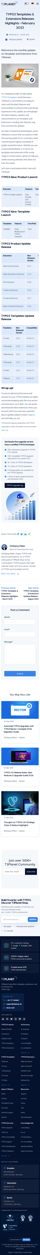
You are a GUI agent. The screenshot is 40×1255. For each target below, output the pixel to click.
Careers (4, 1117)
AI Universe (5, 1034)
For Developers (26, 1137)
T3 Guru (4, 1066)
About (3, 1094)
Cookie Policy (27, 1252)
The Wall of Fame (7, 1103)
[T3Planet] (9, 3)
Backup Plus (25, 1080)
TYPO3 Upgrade (6, 1128)
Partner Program (7, 1112)
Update (32, 39)
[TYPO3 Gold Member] (10, 1227)
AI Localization (26, 1048)
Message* (8, 642)
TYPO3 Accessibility (8, 1137)
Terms (23, 1103)
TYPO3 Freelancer (7, 1151)
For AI (23, 1132)
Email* (7, 629)
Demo (23, 1112)
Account (24, 1098)
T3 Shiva (4, 1080)
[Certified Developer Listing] (30, 1218)
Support (31, 414)
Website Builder (6, 1029)
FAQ (22, 1108)
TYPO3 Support (6, 1142)
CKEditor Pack (6, 1038)
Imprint (10, 1252)
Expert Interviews (27, 1151)
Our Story (4, 1108)
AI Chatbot (24, 1034)
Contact (4, 1098)
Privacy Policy (18, 1252)
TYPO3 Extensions (7, 1048)
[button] (37, 3)
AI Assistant (25, 1029)
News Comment (26, 1066)
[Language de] (32, 3)
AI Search (24, 1038)
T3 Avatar (4, 1075)
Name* (7, 617)
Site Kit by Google (27, 1075)
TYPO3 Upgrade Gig (14, 485)
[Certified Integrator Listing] (23, 1218)
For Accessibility (26, 1142)
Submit (32, 919)
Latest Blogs (25, 1128)
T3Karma (4, 1061)
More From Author (8, 573)
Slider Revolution (26, 1061)
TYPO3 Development (8, 1146)
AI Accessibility (26, 1043)
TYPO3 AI (4, 1132)
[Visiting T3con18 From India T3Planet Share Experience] (10, 1218)
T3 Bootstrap (5, 1071)
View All (23, 1053)
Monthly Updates (27, 1146)
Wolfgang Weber (15, 39)
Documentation (26, 1117)
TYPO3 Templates (9, 97)
